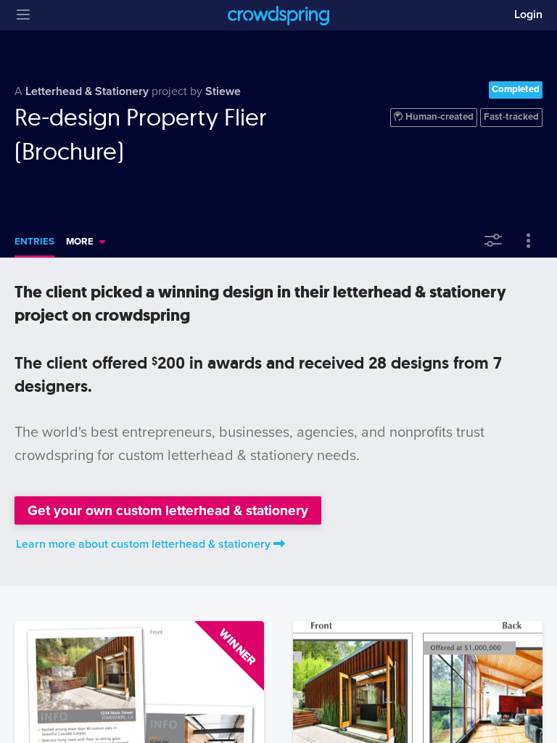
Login (528, 14)
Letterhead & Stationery (87, 91)
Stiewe (223, 91)
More (80, 241)
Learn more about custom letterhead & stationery (143, 544)
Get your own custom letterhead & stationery (168, 510)
